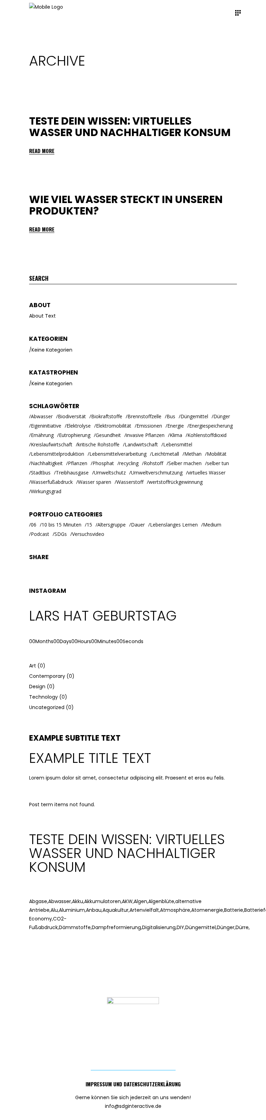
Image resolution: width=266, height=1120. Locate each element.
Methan (193, 453)
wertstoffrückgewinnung (176, 482)
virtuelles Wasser (206, 472)
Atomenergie (207, 910)
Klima (176, 435)
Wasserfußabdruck (52, 482)
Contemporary (47, 676)
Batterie (234, 910)
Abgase (38, 901)
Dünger (221, 416)
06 (33, 524)
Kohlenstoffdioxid (207, 435)
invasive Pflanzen (145, 435)
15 (89, 524)
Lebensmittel (177, 444)
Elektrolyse (78, 425)
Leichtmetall (165, 453)
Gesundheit (108, 435)
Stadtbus (41, 472)
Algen (141, 901)
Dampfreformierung (117, 927)
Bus (171, 416)
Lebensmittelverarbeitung (118, 453)
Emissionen (149, 425)
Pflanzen (77, 463)
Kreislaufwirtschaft (51, 444)
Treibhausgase (72, 472)
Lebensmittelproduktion (57, 453)
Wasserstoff (129, 482)
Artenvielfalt (145, 910)
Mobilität (217, 453)
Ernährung (42, 435)
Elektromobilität (113, 425)
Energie (175, 425)
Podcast (40, 534)
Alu (55, 910)
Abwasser (42, 416)
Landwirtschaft (141, 444)
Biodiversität (72, 416)
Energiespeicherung (211, 425)
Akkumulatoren (103, 901)
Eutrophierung (74, 435)
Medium (212, 524)
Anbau (94, 910)
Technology (43, 696)
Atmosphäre (175, 910)
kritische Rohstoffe (98, 444)
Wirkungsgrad (46, 491)
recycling (129, 463)
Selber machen (185, 463)
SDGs (60, 534)
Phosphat (103, 463)
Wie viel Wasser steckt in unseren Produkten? (126, 205)
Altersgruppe (111, 524)
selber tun (218, 463)
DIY (181, 927)
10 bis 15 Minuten (61, 524)
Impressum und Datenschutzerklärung (133, 1084)
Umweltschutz (110, 472)
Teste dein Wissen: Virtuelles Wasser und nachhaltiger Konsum (130, 126)
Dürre (243, 927)
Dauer (138, 524)
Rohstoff (153, 463)
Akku (78, 901)
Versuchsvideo (88, 534)
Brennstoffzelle (144, 416)
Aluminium (72, 910)
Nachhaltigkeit (47, 463)
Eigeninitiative (46, 425)
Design (37, 686)
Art (32, 665)
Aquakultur (116, 910)
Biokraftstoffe (106, 416)
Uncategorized (46, 707)
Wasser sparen (94, 482)
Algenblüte (161, 901)
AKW (128, 901)
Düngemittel (194, 416)
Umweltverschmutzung (157, 472)
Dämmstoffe (75, 927)
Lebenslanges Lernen (174, 524)
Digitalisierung (159, 927)
